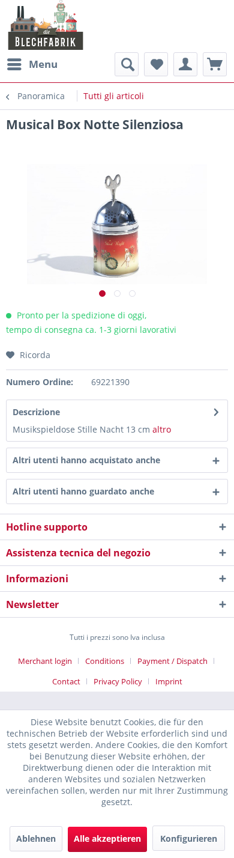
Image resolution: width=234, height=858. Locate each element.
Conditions (104, 661)
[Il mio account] (185, 64)
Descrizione (36, 412)
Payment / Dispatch (172, 661)
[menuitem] (32, 64)
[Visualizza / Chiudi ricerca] (127, 64)
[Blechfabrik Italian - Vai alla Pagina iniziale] (46, 25)
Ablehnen (36, 838)
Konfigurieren (188, 838)
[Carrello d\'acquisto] (215, 64)
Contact (66, 681)
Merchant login (45, 661)
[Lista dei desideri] (156, 64)
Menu (43, 64)
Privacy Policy (118, 681)
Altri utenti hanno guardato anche (83, 491)
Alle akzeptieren (107, 838)
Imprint (168, 681)
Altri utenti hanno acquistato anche (86, 460)
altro (161, 429)
